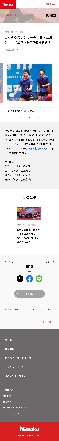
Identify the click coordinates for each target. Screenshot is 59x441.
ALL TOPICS (11, 15)
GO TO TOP (47, 322)
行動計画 (7, 401)
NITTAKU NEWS (17, 309)
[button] (20, 117)
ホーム (8, 339)
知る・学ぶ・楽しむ (16, 376)
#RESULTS (20, 31)
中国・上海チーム (37, 148)
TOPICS (32, 309)
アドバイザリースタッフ (18, 358)
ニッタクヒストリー (12, 413)
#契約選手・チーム (14, 49)
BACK (29, 293)
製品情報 (9, 349)
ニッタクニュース (14, 367)
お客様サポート (10, 390)
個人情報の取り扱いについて (16, 407)
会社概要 (7, 395)
